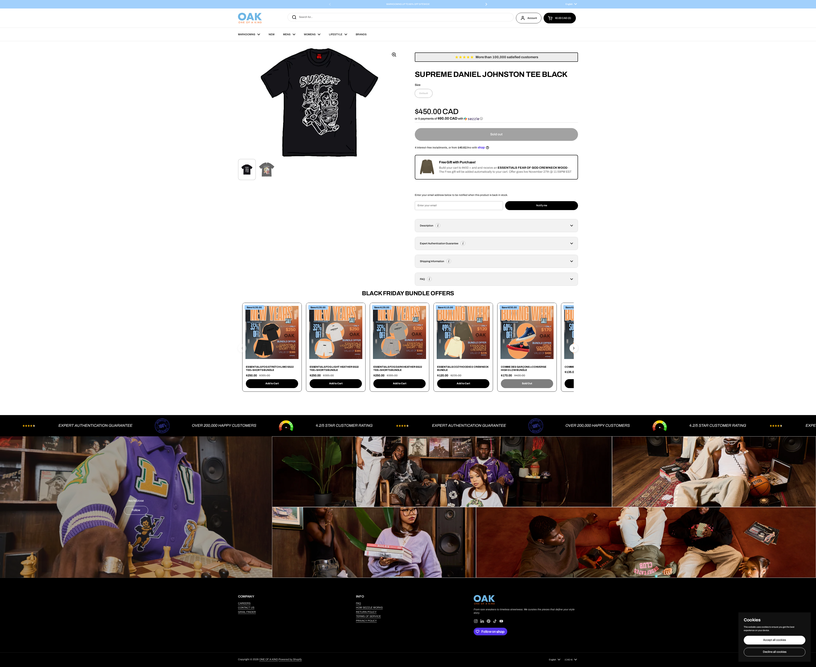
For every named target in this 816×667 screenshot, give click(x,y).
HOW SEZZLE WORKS (369, 607)
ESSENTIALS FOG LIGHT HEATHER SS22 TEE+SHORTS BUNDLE (334, 368)
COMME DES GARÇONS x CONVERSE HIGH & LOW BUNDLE (523, 368)
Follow (136, 510)
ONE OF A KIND (268, 659)
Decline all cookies (774, 651)
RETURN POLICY (366, 611)
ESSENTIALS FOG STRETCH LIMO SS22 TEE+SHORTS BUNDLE (269, 368)
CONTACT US (246, 607)
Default (423, 93)
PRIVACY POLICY (366, 620)
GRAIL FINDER (247, 611)
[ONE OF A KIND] (250, 18)
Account (532, 18)
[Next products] (574, 348)
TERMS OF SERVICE (368, 616)
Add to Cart (272, 383)
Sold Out (527, 383)
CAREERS (244, 603)
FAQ (358, 603)
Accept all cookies (774, 640)
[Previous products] (242, 348)
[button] (560, 18)
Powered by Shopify (290, 659)
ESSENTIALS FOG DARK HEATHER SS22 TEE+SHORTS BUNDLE (397, 368)
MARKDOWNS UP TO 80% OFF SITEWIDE (408, 4)
